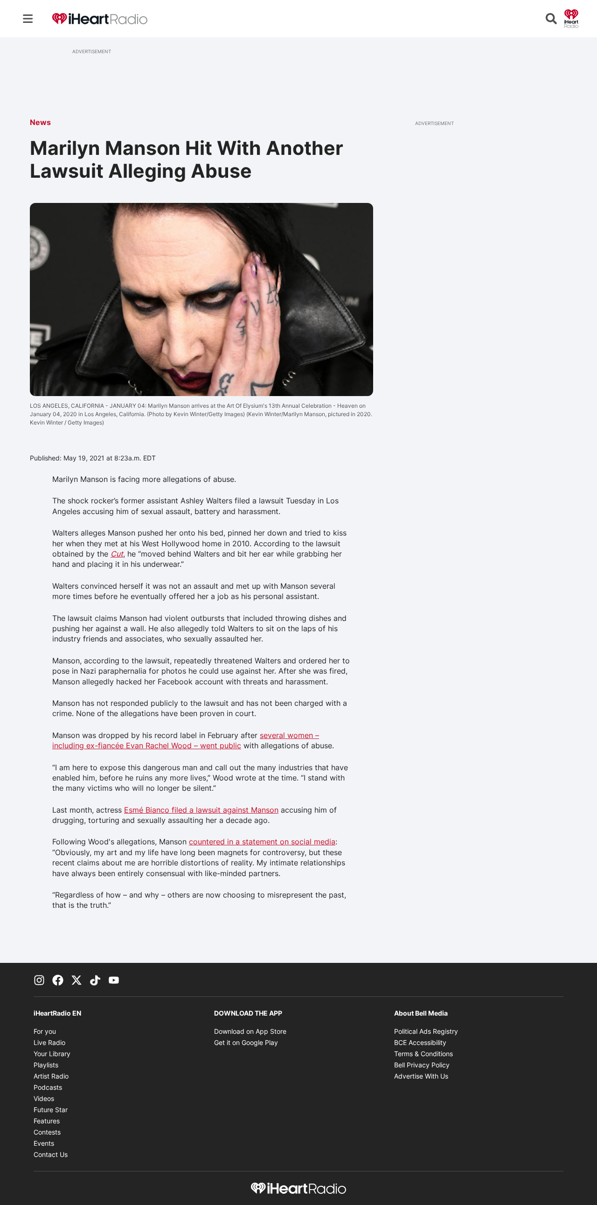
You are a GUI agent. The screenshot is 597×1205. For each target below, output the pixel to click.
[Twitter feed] (76, 979)
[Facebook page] (57, 979)
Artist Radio (51, 1076)
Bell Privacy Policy (422, 1065)
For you (45, 1031)
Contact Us (51, 1154)
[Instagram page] (39, 979)
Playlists (46, 1065)
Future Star (51, 1110)
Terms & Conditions (423, 1054)
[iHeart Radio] (571, 17)
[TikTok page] (95, 979)
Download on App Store (250, 1031)
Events (44, 1143)
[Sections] (28, 18)
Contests (47, 1132)
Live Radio (49, 1042)
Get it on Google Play (246, 1042)
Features (47, 1121)
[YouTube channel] (113, 979)
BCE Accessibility (420, 1042)
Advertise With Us (421, 1076)
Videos (44, 1098)
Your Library (52, 1054)
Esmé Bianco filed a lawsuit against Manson (201, 810)
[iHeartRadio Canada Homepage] (99, 19)
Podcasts (48, 1087)
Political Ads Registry (426, 1031)
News (40, 122)
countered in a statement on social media (262, 841)
